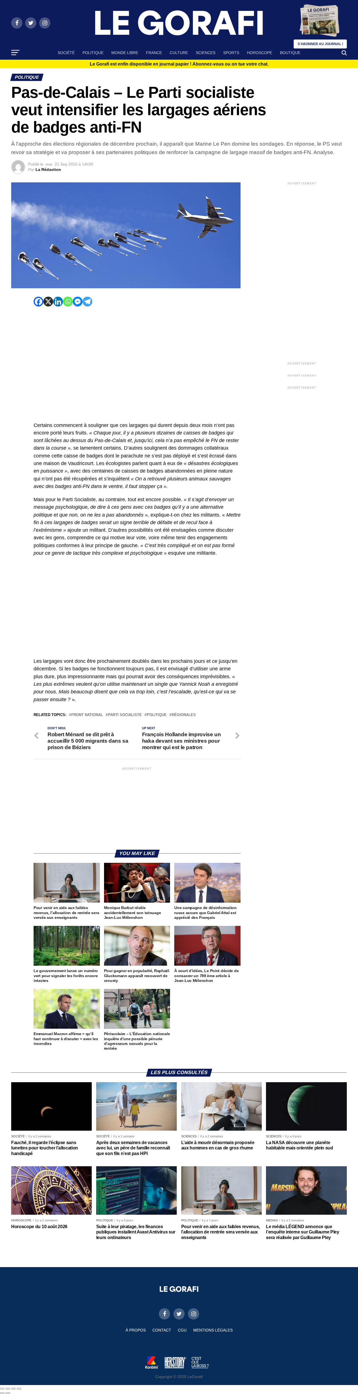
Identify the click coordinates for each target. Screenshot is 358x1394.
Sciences (205, 52)
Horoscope (259, 52)
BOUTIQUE (290, 52)
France (154, 52)
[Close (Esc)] (2, 1389)
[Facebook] (38, 301)
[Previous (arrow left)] (2, 1393)
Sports (231, 52)
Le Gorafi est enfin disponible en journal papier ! (179, 64)
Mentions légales (213, 1330)
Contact (161, 1330)
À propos (136, 1330)
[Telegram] (87, 301)
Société (66, 52)
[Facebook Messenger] (78, 301)
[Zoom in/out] (19, 1389)
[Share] (8, 1389)
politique (157, 715)
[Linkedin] (58, 301)
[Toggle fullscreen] (13, 1389)
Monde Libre (124, 52)
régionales (184, 715)
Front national (87, 715)
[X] (48, 301)
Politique (93, 52)
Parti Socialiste (125, 715)
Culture (179, 52)
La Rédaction (48, 169)
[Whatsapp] (68, 301)
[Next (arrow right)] (8, 1393)
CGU (182, 1330)
